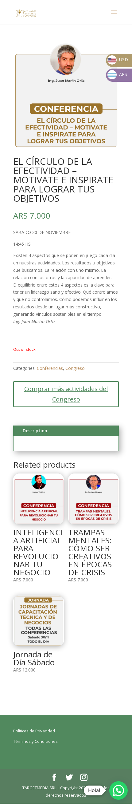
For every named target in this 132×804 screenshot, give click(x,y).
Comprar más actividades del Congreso (66, 394)
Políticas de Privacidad (34, 731)
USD (118, 59)
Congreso (75, 368)
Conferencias (50, 368)
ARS (118, 74)
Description (35, 431)
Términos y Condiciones (35, 741)
